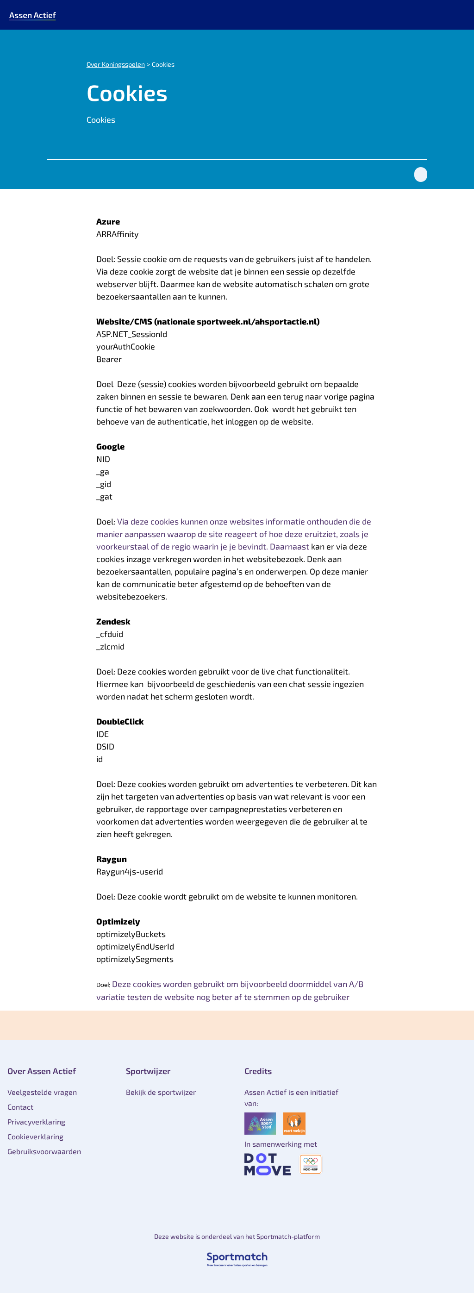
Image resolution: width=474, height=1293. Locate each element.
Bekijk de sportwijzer (161, 1091)
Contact (20, 1106)
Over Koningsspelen (116, 64)
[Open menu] (458, 15)
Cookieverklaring (35, 1136)
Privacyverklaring (36, 1121)
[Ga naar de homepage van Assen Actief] (32, 14)
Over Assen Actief (41, 1071)
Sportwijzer (148, 1071)
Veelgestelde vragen (42, 1091)
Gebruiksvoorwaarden (44, 1151)
